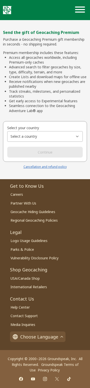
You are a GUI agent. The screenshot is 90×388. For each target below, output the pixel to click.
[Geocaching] (7, 10)
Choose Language (39, 337)
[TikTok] (69, 379)
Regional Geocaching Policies (34, 220)
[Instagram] (45, 379)
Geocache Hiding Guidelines (32, 211)
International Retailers (28, 286)
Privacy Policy (49, 370)
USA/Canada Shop (25, 278)
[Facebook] (21, 379)
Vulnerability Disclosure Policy (34, 258)
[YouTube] (33, 379)
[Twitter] (57, 379)
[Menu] (81, 10)
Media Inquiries (22, 324)
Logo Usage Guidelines (29, 240)
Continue (45, 152)
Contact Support (24, 315)
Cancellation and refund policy (45, 167)
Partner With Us (23, 203)
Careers (16, 194)
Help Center (20, 307)
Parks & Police (22, 249)
